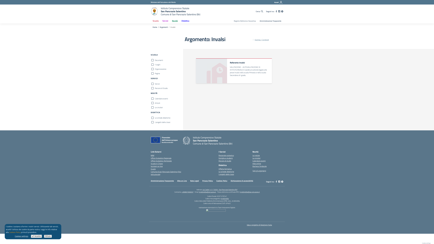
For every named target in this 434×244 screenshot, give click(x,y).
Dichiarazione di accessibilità (242, 180)
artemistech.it (212, 207)
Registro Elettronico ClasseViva (245, 21)
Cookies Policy (221, 180)
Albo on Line (182, 180)
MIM (152, 155)
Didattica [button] (185, 20)
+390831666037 (187, 192)
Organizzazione (160, 69)
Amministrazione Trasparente (270, 21)
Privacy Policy (207, 180)
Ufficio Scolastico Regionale (161, 158)
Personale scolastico (226, 155)
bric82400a (225, 198)
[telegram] (282, 11)
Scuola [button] (156, 20)
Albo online (256, 163)
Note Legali (194, 180)
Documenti (159, 60)
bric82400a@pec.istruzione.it (250, 192)
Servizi (157, 83)
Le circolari (159, 107)
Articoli (157, 103)
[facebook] (276, 11)
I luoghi (157, 64)
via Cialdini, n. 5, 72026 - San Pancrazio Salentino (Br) (220, 189)
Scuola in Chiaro (157, 163)
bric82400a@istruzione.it (207, 192)
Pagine (157, 73)
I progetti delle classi (162, 122)
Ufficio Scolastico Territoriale (161, 161)
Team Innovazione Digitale (226, 207)
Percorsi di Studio (161, 88)
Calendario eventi (161, 98)
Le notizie (256, 155)
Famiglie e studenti (226, 158)
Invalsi (153, 169)
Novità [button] (175, 20)
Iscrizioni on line (157, 166)
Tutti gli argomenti (259, 170)
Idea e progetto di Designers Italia (259, 225)
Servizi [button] (165, 20)
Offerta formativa (225, 169)
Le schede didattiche (162, 117)
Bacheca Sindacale (259, 166)
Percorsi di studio (225, 161)
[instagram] (279, 11)
